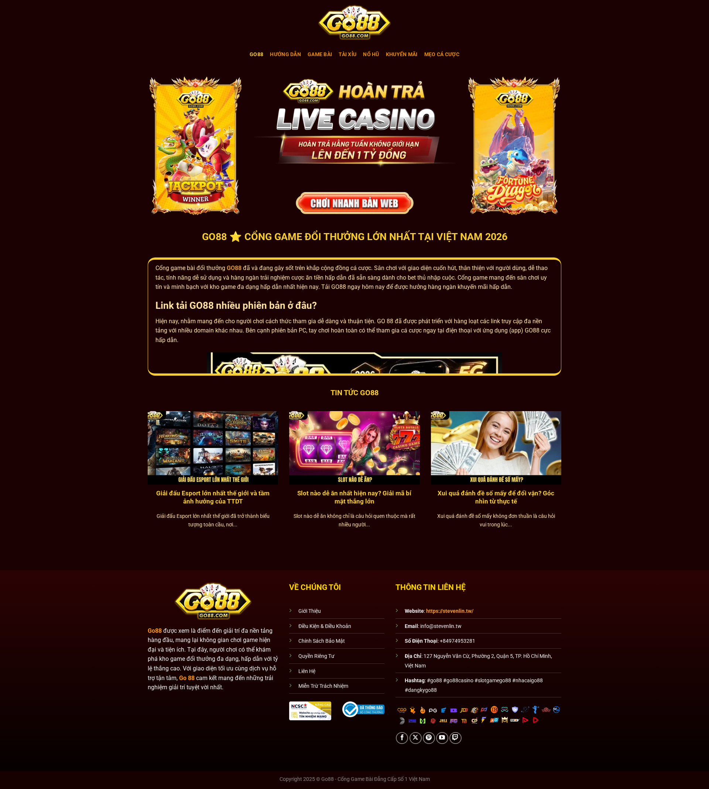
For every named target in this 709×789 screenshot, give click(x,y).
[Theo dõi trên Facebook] (402, 738)
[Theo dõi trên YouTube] (442, 738)
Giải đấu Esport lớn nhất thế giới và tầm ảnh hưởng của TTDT (213, 497)
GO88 (234, 267)
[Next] (571, 458)
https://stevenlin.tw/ (449, 611)
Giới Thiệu (309, 611)
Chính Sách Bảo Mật (321, 641)
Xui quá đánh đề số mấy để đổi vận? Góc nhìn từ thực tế (496, 497)
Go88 (256, 54)
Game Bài (320, 54)
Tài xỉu (347, 54)
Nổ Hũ (371, 54)
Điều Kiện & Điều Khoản (324, 626)
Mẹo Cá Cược (441, 54)
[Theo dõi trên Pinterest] (429, 738)
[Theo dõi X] (416, 738)
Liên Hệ (306, 671)
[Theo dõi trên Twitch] (455, 738)
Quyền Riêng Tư (316, 656)
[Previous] (138, 458)
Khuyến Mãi (402, 54)
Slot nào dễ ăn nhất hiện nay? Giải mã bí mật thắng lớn (354, 497)
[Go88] (354, 22)
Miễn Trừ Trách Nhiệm (323, 686)
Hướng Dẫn (285, 54)
